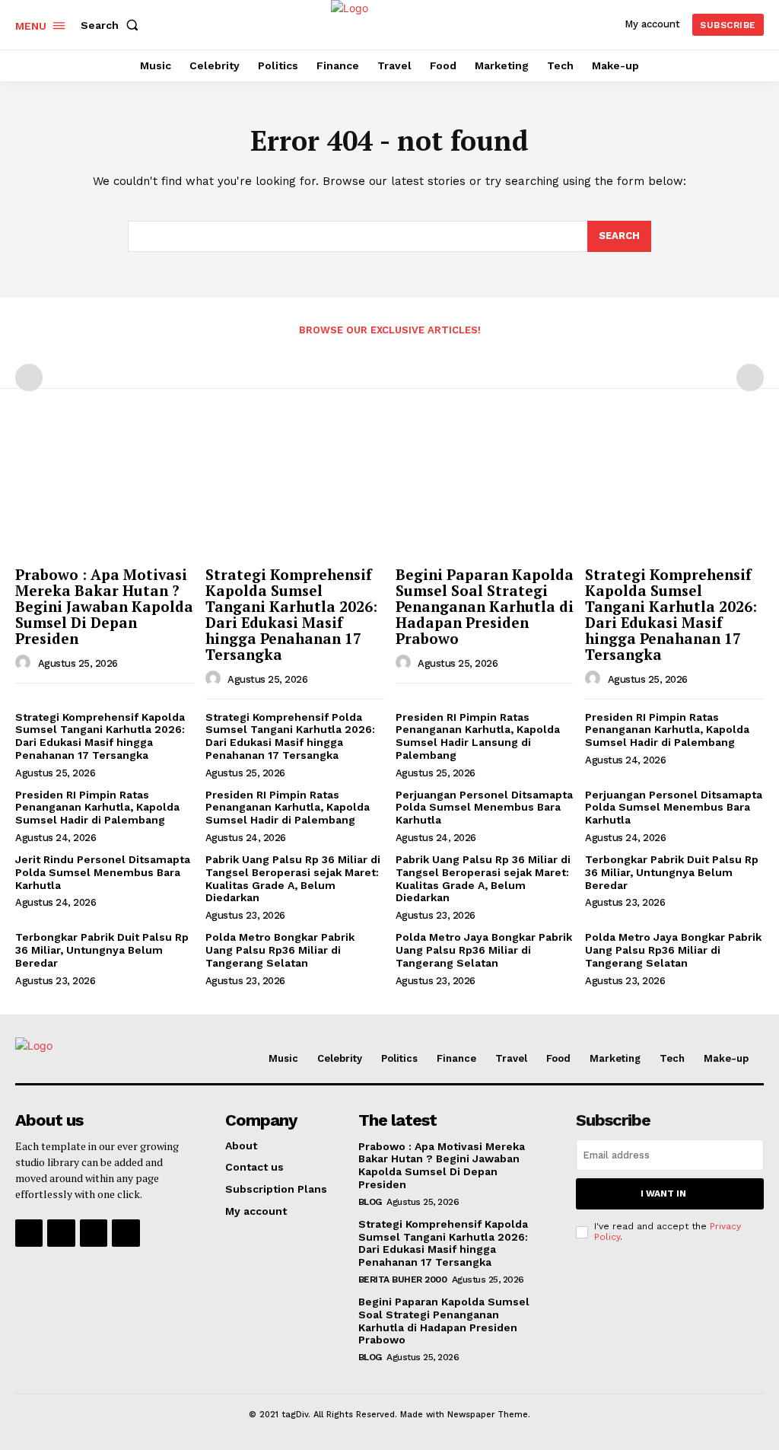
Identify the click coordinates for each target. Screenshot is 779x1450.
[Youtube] (125, 1233)
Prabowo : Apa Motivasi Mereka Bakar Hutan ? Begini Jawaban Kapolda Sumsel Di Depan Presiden (104, 606)
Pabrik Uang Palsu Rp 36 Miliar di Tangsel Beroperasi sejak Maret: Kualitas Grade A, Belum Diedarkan (292, 878)
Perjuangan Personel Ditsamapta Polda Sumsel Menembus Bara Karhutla (484, 808)
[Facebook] (29, 1233)
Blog (370, 1202)
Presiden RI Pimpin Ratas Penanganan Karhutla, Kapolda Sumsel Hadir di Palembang (667, 730)
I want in (663, 1193)
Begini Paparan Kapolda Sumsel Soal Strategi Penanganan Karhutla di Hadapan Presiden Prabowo (485, 606)
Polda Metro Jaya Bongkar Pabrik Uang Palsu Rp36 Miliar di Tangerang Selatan (484, 950)
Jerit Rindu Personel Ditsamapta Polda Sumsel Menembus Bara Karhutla (102, 872)
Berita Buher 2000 (402, 1279)
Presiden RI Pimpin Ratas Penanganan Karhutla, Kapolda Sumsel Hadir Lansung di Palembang (478, 736)
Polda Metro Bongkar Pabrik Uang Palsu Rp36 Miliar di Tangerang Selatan (280, 950)
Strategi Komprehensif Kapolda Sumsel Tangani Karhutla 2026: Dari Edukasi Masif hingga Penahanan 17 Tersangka (291, 614)
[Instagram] (61, 1233)
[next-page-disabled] (750, 377)
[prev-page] (29, 377)
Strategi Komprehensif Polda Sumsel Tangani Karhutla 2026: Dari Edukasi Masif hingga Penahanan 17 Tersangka (290, 736)
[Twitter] (93, 1233)
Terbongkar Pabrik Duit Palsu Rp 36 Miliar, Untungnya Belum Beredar (671, 872)
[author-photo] (25, 663)
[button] (113, 25)
